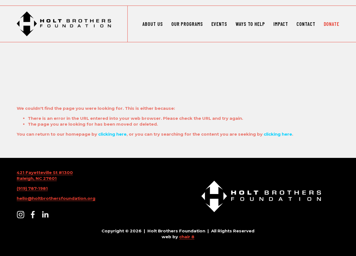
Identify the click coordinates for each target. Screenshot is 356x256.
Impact (280, 24)
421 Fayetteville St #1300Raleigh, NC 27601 (45, 175)
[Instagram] (20, 214)
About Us (152, 24)
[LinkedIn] (45, 214)
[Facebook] (33, 214)
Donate (331, 24)
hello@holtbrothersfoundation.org (56, 198)
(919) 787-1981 (32, 188)
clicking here (112, 134)
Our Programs (187, 24)
